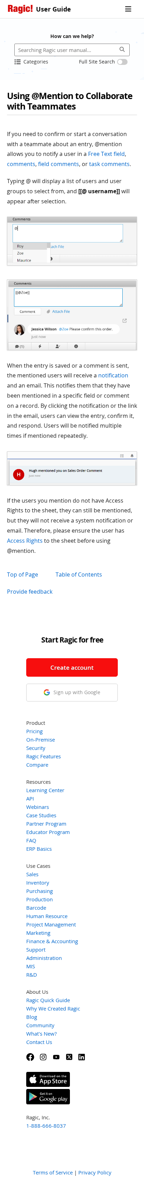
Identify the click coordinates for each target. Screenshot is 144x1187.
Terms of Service (53, 1172)
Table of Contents (79, 574)
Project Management (51, 924)
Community (40, 1025)
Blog (31, 1016)
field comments (58, 164)
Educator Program (48, 831)
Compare (37, 764)
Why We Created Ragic (53, 1008)
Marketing (38, 932)
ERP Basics (39, 848)
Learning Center (45, 790)
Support (35, 949)
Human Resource (46, 915)
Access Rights (25, 540)
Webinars (37, 806)
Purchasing (39, 890)
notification (113, 375)
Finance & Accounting (52, 941)
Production (39, 899)
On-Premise (40, 739)
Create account (72, 667)
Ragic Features (43, 756)
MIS (30, 966)
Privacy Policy (94, 1172)
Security (35, 747)
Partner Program (46, 823)
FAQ (31, 840)
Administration (44, 957)
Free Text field (106, 154)
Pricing (34, 731)
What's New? (41, 1033)
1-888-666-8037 (46, 1125)
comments (21, 164)
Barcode (36, 907)
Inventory (37, 882)
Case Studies (41, 815)
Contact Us (39, 1041)
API (30, 798)
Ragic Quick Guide (48, 1000)
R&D (31, 974)
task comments (109, 164)
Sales (32, 874)
